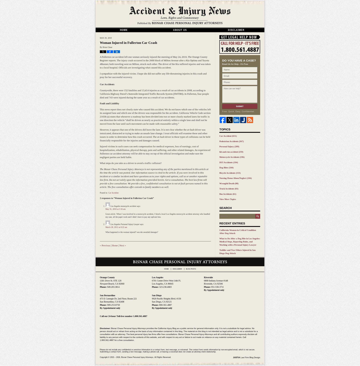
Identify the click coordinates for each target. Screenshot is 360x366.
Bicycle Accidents (230, 173)
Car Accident (113, 193)
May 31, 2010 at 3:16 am (115, 209)
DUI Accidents (228, 162)
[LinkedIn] (236, 120)
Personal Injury (229, 146)
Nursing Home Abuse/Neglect (235, 178)
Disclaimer (236, 30)
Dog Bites (226, 167)
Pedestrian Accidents (231, 141)
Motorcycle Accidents (232, 157)
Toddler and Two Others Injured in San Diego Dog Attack (237, 251)
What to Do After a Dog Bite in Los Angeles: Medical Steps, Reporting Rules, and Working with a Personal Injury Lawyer (239, 241)
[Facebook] (222, 120)
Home (124, 30)
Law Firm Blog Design (246, 357)
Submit (240, 106)
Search (257, 216)
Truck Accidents (228, 189)
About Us (180, 30)
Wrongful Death (228, 183)
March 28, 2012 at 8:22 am (116, 227)
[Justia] (243, 120)
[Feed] (250, 120)
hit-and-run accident (231, 152)
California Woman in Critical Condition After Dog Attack (237, 231)
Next (122, 245)
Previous (105, 245)
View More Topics (227, 199)
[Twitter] (229, 120)
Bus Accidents (227, 194)
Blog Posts (191, 269)
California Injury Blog (180, 15)
